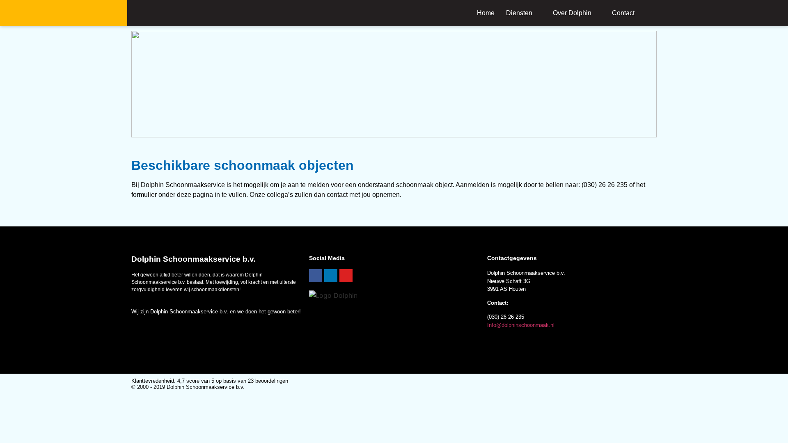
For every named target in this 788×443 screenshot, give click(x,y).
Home (486, 12)
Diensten (519, 12)
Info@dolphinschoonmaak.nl (520, 325)
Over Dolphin (572, 12)
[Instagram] (346, 275)
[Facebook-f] (315, 275)
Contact (623, 12)
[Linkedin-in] (330, 275)
